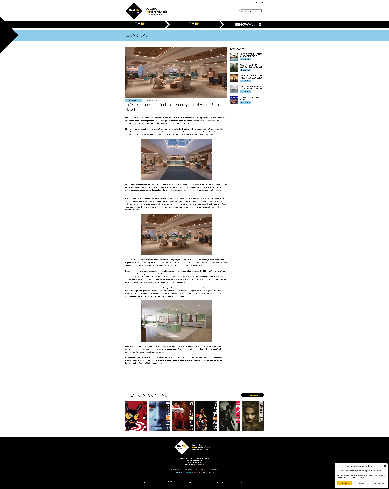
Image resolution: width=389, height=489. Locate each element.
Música (195, 469)
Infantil (211, 472)
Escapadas (178, 472)
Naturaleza (216, 469)
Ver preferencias (378, 483)
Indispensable (174, 469)
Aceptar (344, 483)
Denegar (361, 483)
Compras (187, 472)
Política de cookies (194, 483)
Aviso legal (144, 483)
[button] (385, 466)
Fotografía (196, 472)
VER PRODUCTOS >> (252, 395)
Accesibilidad (245, 483)
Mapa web (220, 483)
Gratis (204, 472)
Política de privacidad (169, 483)
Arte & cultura (186, 469)
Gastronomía (205, 469)
